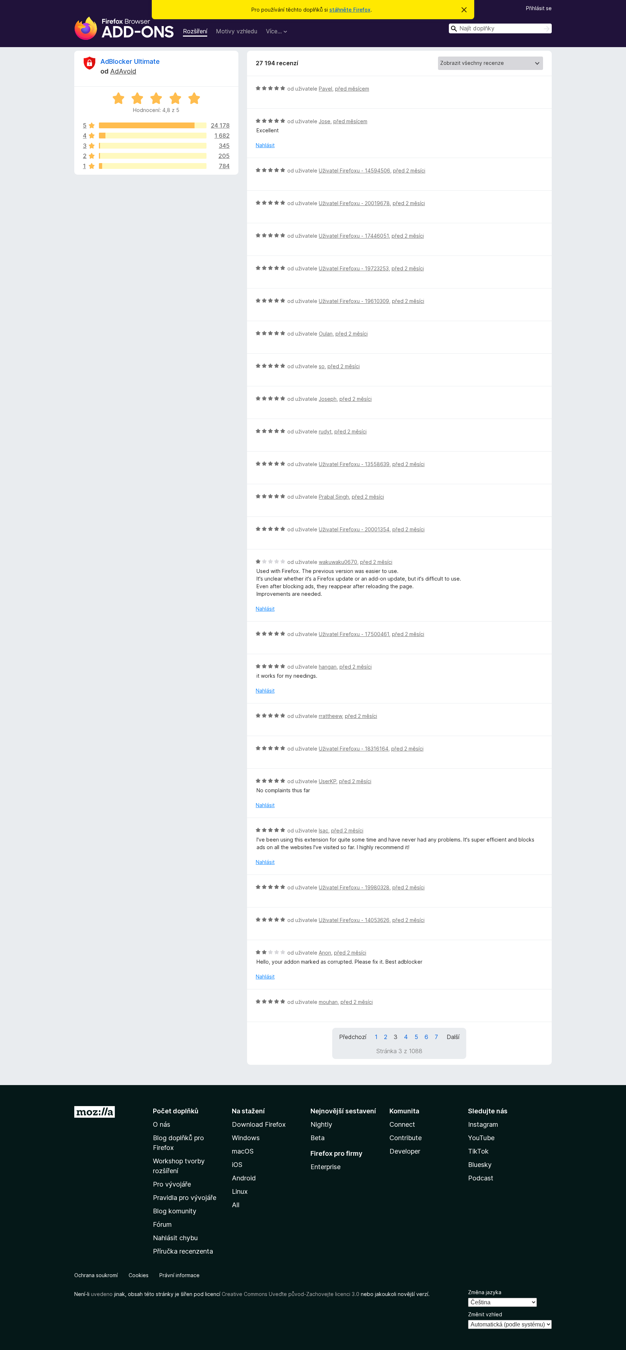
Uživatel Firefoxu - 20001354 (354, 529)
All (235, 1205)
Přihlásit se (539, 8)
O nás (161, 1124)
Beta (317, 1138)
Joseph (328, 399)
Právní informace (179, 1275)
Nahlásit (265, 145)
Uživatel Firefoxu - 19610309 (354, 301)
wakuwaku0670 (338, 562)
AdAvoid (123, 71)
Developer (404, 1151)
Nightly (321, 1124)
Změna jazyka (484, 1292)
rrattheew (330, 716)
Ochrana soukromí (96, 1275)
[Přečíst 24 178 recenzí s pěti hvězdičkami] (152, 125)
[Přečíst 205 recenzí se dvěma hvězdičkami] (152, 156)
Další (453, 1036)
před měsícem (352, 89)
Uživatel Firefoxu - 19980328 (354, 887)
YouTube (481, 1138)
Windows (246, 1138)
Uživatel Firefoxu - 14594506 (354, 170)
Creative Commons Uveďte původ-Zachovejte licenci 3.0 (290, 1294)
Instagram (483, 1124)
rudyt (325, 431)
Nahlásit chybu (175, 1238)
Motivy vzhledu (236, 31)
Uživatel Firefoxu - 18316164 (353, 748)
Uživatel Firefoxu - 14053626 (354, 920)
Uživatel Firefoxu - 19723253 (354, 268)
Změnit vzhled (485, 1314)
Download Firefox (259, 1124)
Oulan (326, 334)
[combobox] (500, 28)
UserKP (327, 781)
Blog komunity (174, 1211)
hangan (328, 667)
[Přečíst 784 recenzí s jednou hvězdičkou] (152, 166)
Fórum (162, 1224)
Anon (325, 953)
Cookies (139, 1275)
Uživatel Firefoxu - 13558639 (354, 464)
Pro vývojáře (172, 1184)
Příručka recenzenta (183, 1251)
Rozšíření (195, 31)
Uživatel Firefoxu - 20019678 (354, 203)
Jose (324, 121)
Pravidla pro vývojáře (184, 1197)
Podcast (480, 1178)
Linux (240, 1191)
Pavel (325, 89)
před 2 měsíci (409, 170)
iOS (237, 1164)
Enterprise (325, 1167)
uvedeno (102, 1294)
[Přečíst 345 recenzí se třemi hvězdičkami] (152, 146)
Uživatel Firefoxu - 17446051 (354, 236)
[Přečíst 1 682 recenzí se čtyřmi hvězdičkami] (152, 135)
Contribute (405, 1138)
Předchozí (352, 1036)
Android (244, 1178)
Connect (402, 1124)
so (322, 366)
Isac (323, 830)
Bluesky (480, 1164)
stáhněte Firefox (350, 10)
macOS (243, 1151)
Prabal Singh (334, 497)
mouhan (328, 1002)
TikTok (478, 1151)
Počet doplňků (176, 1111)
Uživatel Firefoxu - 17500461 (354, 634)
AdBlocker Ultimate (130, 61)
